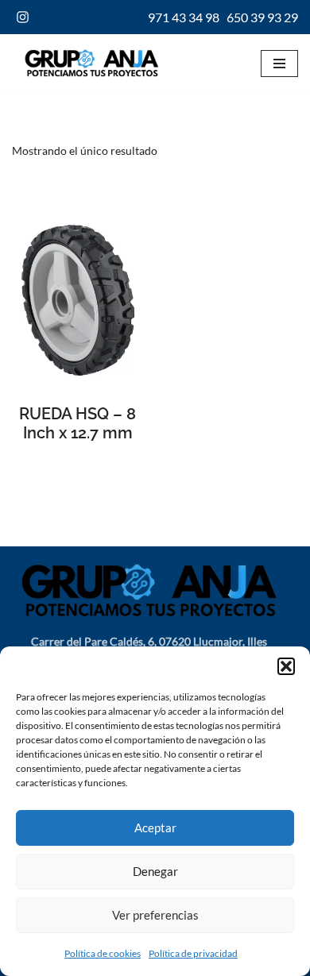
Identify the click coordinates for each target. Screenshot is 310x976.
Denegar (155, 871)
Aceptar (155, 827)
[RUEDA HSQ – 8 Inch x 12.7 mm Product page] (77, 300)
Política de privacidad (193, 953)
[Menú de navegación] (279, 63)
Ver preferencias (155, 915)
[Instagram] (22, 17)
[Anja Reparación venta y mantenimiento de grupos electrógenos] (87, 63)
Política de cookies (102, 953)
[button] (286, 666)
